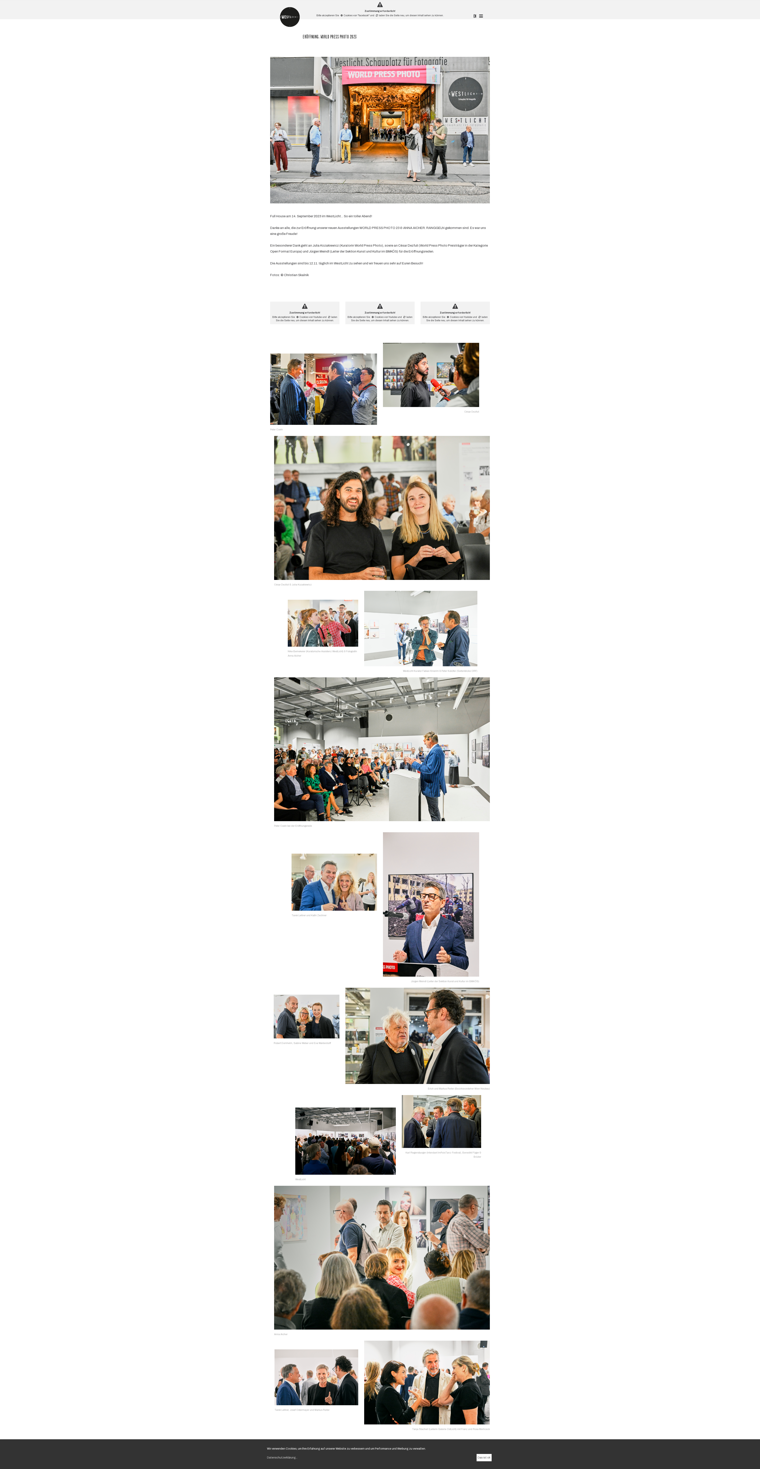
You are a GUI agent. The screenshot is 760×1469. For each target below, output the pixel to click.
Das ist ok (484, 1457)
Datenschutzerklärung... (282, 1457)
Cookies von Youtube (310, 317)
